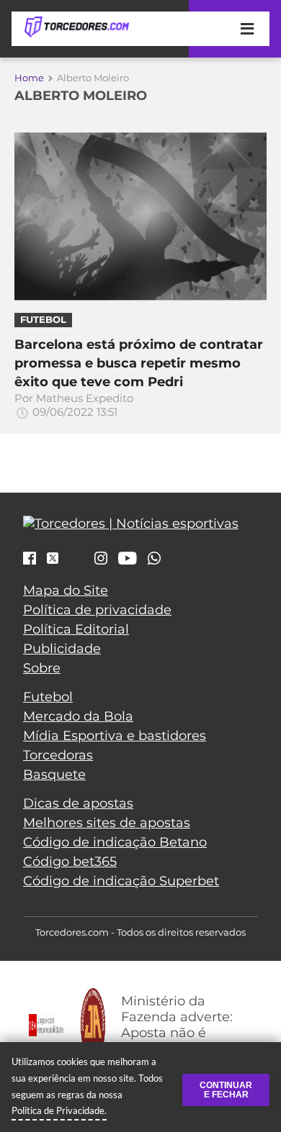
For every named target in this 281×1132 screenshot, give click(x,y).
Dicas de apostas (78, 803)
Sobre (42, 668)
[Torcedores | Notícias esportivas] (76, 27)
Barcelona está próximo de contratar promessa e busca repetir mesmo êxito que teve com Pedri (138, 363)
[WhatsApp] (154, 559)
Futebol (48, 697)
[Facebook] (29, 559)
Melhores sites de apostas (106, 823)
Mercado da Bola (78, 716)
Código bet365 (70, 861)
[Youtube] (127, 559)
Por (73, 405)
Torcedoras (58, 755)
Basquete (54, 774)
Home (29, 77)
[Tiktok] (76, 562)
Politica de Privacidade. (59, 1110)
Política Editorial (76, 629)
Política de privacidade (97, 610)
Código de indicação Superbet (121, 881)
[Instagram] (100, 559)
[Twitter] (52, 558)
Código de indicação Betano (115, 842)
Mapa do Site (65, 590)
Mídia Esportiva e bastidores (114, 736)
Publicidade (62, 649)
